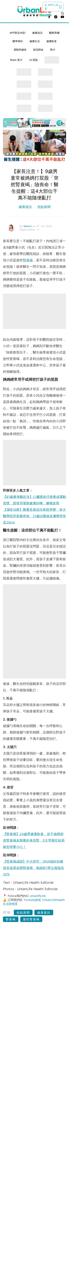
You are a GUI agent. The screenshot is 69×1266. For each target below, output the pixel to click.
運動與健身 (20, 49)
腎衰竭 (28, 260)
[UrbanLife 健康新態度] (34, 11)
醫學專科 (18, 41)
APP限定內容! (18, 32)
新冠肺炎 (38, 49)
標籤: (8, 912)
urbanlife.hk (38, 896)
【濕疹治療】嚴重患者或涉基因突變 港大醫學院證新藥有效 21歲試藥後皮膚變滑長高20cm (34, 516)
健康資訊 (37, 32)
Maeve (28, 226)
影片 (52, 49)
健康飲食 (51, 41)
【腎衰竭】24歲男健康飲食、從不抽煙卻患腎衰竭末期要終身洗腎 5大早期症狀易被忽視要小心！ (34, 840)
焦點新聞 (43, 207)
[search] (62, 13)
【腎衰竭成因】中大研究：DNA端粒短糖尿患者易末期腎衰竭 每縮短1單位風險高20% (33, 868)
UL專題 (33, 59)
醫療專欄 (54, 32)
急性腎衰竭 (31, 919)
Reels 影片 (16, 59)
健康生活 (34, 41)
